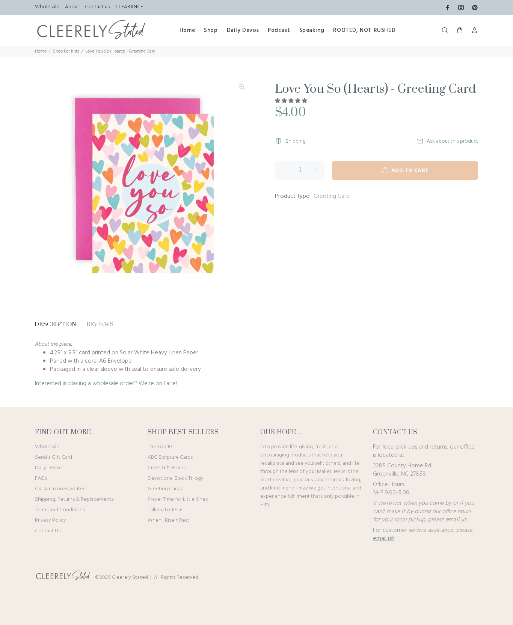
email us (455, 520)
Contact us (97, 7)
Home (41, 51)
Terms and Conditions (60, 510)
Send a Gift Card (53, 457)
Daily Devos (48, 468)
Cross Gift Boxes (167, 468)
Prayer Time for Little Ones (178, 499)
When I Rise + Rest (168, 520)
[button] (291, 101)
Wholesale (47, 7)
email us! (383, 539)
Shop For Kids (66, 51)
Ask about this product (452, 141)
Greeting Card (332, 196)
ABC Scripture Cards (170, 457)
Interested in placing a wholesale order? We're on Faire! (106, 384)
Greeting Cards (165, 489)
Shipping (295, 141)
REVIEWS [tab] (100, 324)
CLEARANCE (129, 7)
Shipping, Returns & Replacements (74, 499)
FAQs (41, 478)
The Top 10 (160, 447)
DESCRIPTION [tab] (56, 324)
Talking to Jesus (165, 510)
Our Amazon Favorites (60, 489)
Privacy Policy (50, 520)
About (72, 7)
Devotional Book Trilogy (176, 478)
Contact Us (47, 531)
